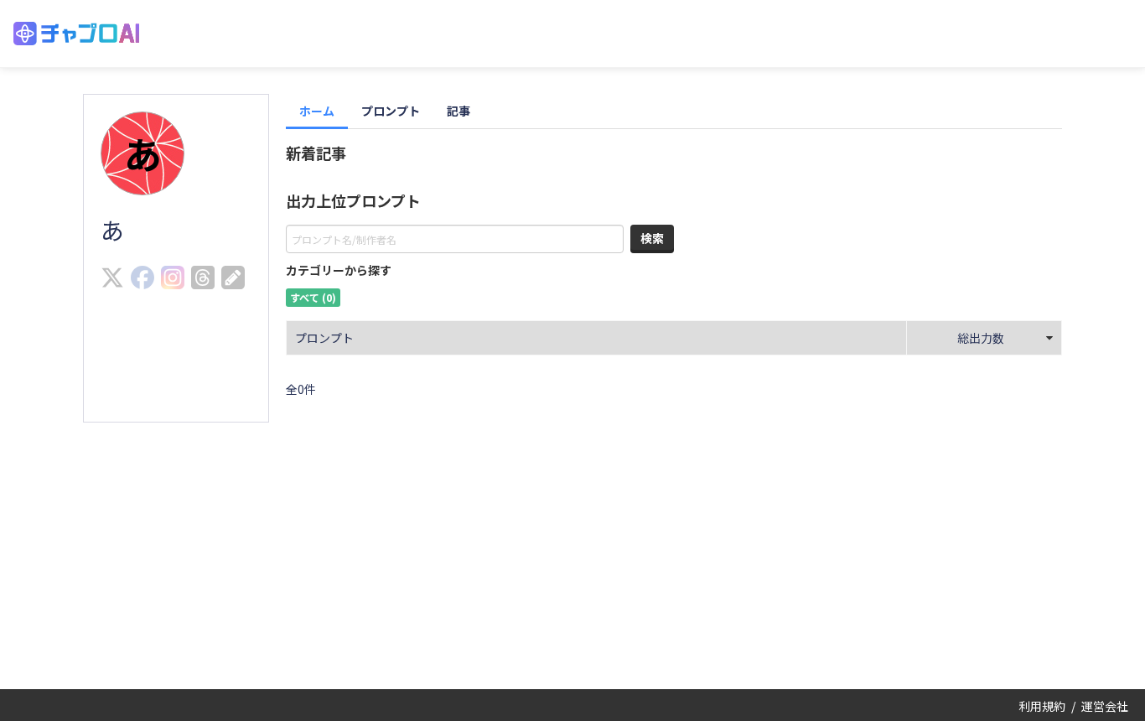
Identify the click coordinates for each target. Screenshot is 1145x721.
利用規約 (1041, 706)
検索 (652, 238)
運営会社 (1104, 706)
